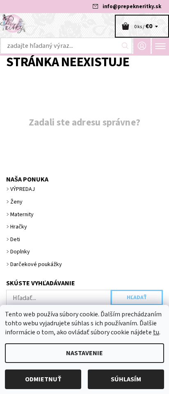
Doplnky (20, 252)
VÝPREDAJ (22, 189)
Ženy (16, 202)
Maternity (22, 214)
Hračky (18, 227)
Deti (15, 239)
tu (156, 332)
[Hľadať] (125, 46)
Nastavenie (84, 353)
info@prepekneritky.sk (132, 6)
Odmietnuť (43, 379)
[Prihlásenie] (142, 46)
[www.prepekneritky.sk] (84, 23)
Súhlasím (126, 379)
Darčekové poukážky (36, 264)
